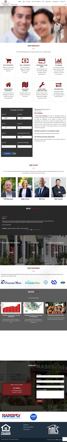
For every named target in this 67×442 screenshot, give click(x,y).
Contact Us (62, 1)
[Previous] (4, 222)
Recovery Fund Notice (28, 424)
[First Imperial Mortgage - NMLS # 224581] (8, 2)
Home (19, 1)
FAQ (43, 1)
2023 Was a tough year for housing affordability (11, 313)
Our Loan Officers (36, 1)
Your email (38, 376)
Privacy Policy (26, 426)
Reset (14, 153)
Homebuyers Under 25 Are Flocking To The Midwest (33, 313)
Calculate (7, 153)
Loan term (3, 123)
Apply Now (48, 1)
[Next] (63, 222)
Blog (24, 1)
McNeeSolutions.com (61, 437)
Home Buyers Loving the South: (56, 312)
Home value (4, 114)
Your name (38, 371)
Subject (38, 382)
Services (28, 1)
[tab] (37, 109)
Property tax (4, 142)
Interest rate (19, 123)
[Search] (65, 4)
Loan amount (19, 114)
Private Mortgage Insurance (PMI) (23, 133)
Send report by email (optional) (23, 142)
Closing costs (4, 133)
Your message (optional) (41, 387)
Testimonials (55, 1)
